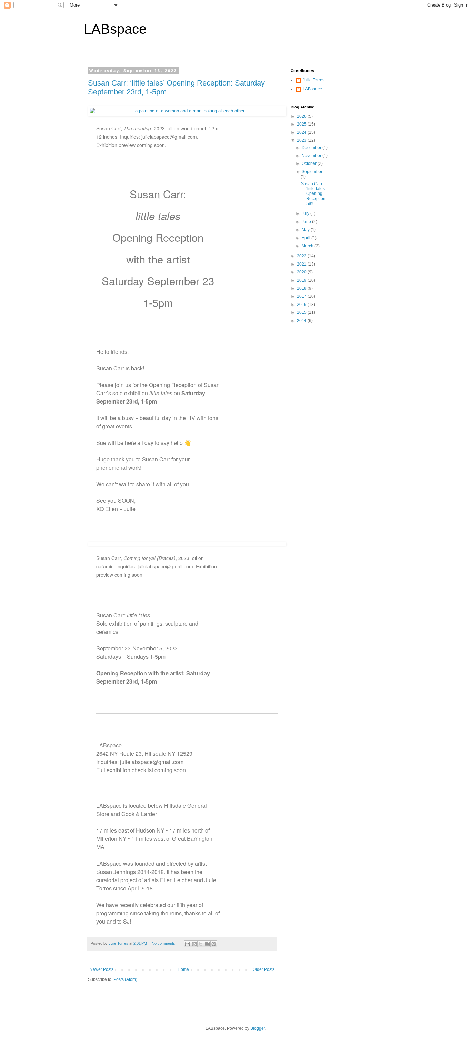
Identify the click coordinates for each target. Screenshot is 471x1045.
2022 (302, 255)
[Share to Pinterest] (213, 943)
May (306, 229)
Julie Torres (313, 80)
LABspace (115, 29)
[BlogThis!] (194, 943)
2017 (302, 296)
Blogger (257, 1028)
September (312, 171)
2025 (302, 124)
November (312, 155)
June (307, 221)
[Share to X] (200, 943)
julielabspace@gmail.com (151, 762)
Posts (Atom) (125, 979)
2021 (302, 264)
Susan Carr (110, 368)
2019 (302, 280)
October (310, 163)
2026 (302, 116)
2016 (302, 304)
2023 (302, 140)
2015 (302, 312)
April (306, 238)
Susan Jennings (116, 872)
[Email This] (187, 943)
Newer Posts (101, 969)
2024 (302, 132)
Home (183, 969)
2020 (302, 272)
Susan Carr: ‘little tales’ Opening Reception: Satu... (314, 193)
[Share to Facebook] (207, 943)
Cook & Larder (139, 814)
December (312, 147)
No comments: (164, 943)
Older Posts (263, 969)
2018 (302, 288)
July (306, 213)
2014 (302, 320)
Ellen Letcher (176, 880)
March (308, 245)
